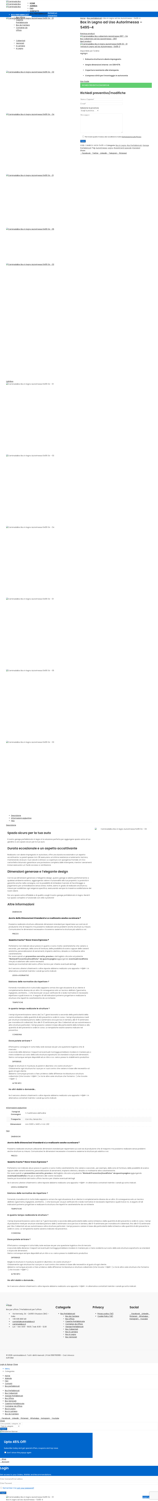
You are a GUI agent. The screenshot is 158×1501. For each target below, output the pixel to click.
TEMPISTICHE (17, 1002)
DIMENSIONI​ (17, 912)
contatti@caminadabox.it (23, 1321)
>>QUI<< (83, 968)
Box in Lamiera (71, 1332)
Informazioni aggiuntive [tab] (21, 818)
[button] (50, 912)
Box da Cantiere (72, 1316)
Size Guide (84, 81)
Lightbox (9, 381)
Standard (136, 148)
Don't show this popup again (19, 1452)
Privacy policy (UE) (105, 1313)
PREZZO (15, 933)
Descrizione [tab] (16, 815)
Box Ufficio (69, 1319)
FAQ (8, 1131)
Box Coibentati (71, 1329)
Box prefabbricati (94, 18)
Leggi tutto (147, 1497)
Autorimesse (101, 148)
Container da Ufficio (74, 1324)
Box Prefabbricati (134, 145)
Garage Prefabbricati (74, 1326)
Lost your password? (25, 1488)
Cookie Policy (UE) (105, 1316)
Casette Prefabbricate (75, 1321)
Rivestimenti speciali (122, 148)
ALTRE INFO (16, 1083)
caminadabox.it (19, 1324)
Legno (110, 148)
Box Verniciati (71, 1337)
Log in (3, 1493)
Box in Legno (121, 145)
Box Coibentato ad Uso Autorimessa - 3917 (98, 39)
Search (3, 1429)
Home (82, 18)
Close (15, 1364)
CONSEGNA (17, 1034)
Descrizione (11, 825)
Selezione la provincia (89, 108)
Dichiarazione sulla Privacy (131, 137)
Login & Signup (6, 1364)
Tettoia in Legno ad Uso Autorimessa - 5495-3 (100, 46)
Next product (85, 41)
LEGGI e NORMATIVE (20, 975)
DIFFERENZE (16, 1061)
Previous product (87, 33)
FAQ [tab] (13, 820)
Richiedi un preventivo (52, 14)
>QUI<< (13, 1079)
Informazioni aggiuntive (16, 1108)
